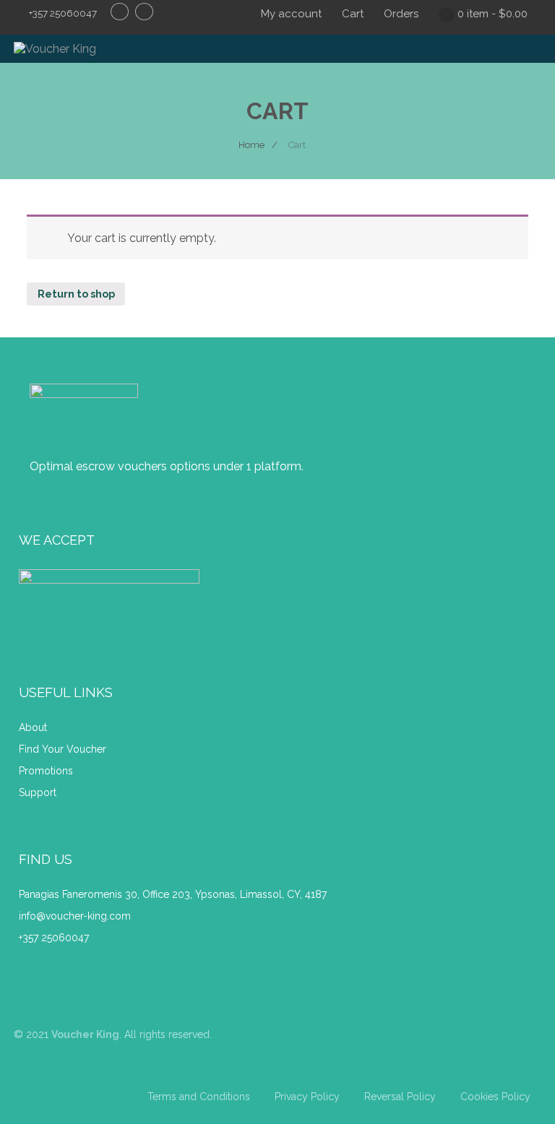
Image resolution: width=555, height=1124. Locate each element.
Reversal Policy (400, 1096)
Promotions (46, 771)
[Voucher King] (55, 49)
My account (291, 13)
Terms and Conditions (198, 1096)
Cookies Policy (495, 1096)
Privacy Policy (307, 1096)
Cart (352, 13)
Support (37, 792)
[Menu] (517, 55)
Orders (401, 13)
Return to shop (76, 294)
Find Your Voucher (62, 749)
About (34, 727)
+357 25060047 (54, 937)
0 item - (492, 13)
